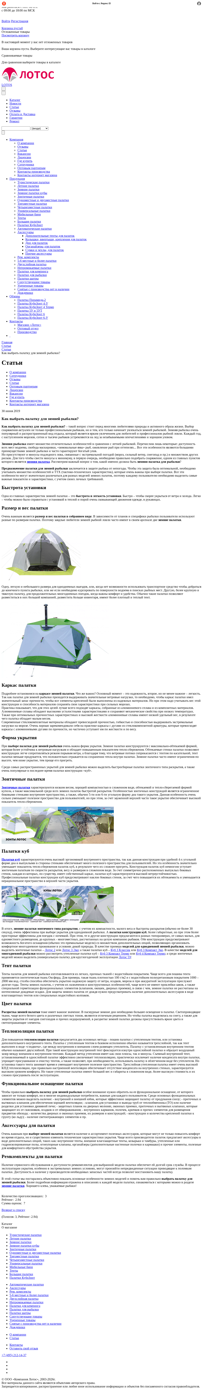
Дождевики (25, 292)
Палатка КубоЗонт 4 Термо (35, 307)
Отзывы (15, 110)
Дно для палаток (36, 243)
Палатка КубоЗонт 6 (31, 314)
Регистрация (19, 21)
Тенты (21, 218)
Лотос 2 (50, 950)
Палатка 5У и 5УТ (29, 310)
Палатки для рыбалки (32, 275)
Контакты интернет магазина (37, 175)
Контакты (16, 1345)
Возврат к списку (13, 1210)
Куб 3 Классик (120, 950)
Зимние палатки (28, 189)
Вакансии (24, 153)
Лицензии (24, 157)
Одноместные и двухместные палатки (43, 200)
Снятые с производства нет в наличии (43, 289)
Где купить (24, 161)
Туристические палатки (33, 182)
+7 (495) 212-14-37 (14, 1355)
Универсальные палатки (33, 210)
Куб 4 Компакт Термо (150, 953)
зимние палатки (13, 1185)
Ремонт (14, 121)
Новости (15, 103)
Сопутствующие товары (33, 282)
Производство (27, 332)
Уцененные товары (30, 285)
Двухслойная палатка (31, 264)
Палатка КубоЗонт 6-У (32, 317)
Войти (6, 21)
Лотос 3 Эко (70, 950)
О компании (18, 1334)
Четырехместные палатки (34, 207)
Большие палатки (29, 221)
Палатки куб (11, 859)
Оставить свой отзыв (24, 1348)
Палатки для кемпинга (32, 271)
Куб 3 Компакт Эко (150, 950)
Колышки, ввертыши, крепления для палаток (56, 239)
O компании (25, 143)
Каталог (15, 100)
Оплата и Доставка (22, 114)
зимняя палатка (38, 461)
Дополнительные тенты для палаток (50, 235)
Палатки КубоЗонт (30, 225)
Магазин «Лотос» (29, 325)
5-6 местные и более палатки (36, 260)
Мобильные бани (29, 214)
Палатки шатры (28, 278)
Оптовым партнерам (31, 168)
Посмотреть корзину (15, 35)
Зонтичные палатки (30, 196)
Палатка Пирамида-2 (31, 300)
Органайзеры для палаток (42, 246)
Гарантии (16, 117)
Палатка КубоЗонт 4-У (32, 303)
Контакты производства (33, 171)
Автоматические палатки (34, 228)
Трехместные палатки (32, 203)
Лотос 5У (125, 957)
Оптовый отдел (27, 328)
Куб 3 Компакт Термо (114, 953)
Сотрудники (25, 164)
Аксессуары (25, 232)
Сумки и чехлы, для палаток (44, 250)
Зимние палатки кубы (32, 193)
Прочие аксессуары (38, 253)
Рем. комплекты (28, 257)
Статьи (14, 107)
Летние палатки (28, 186)
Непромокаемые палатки (34, 267)
